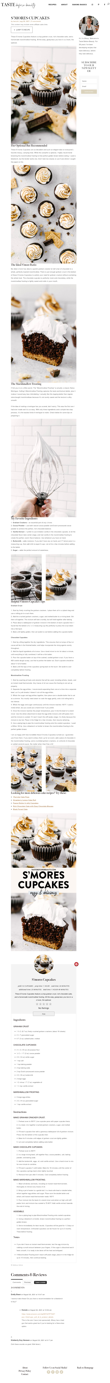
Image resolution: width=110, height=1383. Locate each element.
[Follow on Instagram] (57, 1372)
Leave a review (40, 1282)
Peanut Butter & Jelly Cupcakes (25, 803)
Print (43, 1014)
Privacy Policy (25, 1371)
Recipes (52, 4)
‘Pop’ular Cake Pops (21, 797)
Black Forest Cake (20, 809)
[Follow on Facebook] (53, 1372)
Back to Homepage (85, 1367)
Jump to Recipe (23, 30)
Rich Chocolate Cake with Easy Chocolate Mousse (33, 806)
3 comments (36, 21)
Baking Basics (79, 4)
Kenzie (15, 21)
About (64, 4)
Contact (24, 1374)
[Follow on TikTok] (61, 1372)
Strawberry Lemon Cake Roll (24, 800)
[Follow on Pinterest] (48, 1372)
